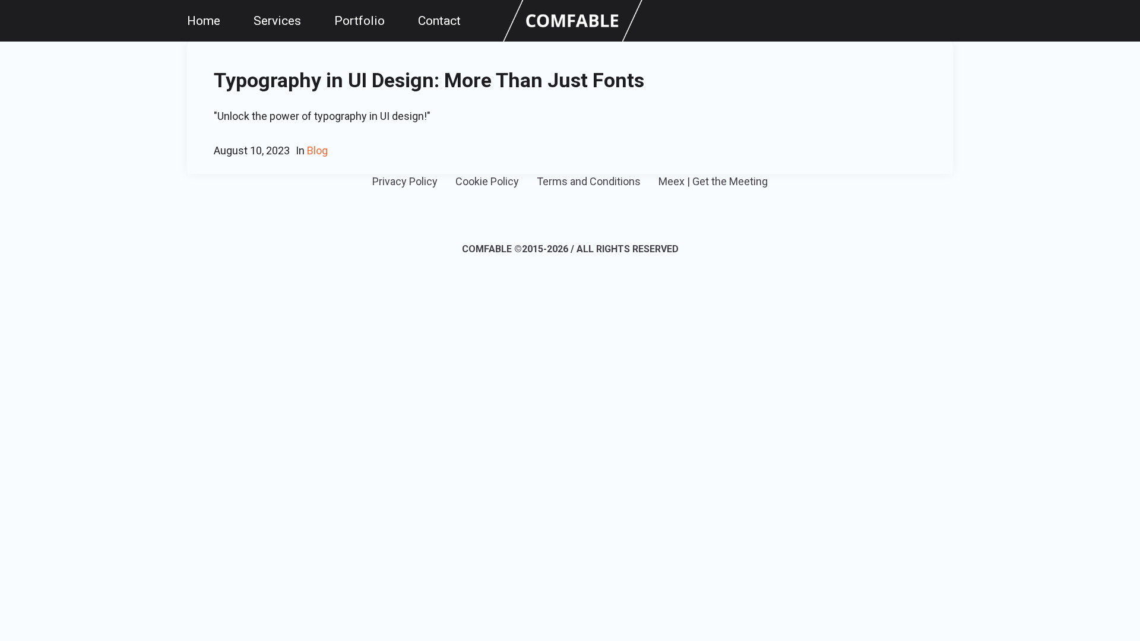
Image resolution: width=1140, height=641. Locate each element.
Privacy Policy (405, 181)
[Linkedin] (551, 216)
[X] (587, 216)
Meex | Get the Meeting (713, 181)
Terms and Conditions (589, 181)
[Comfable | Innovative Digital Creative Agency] (572, 20)
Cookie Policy (487, 181)
